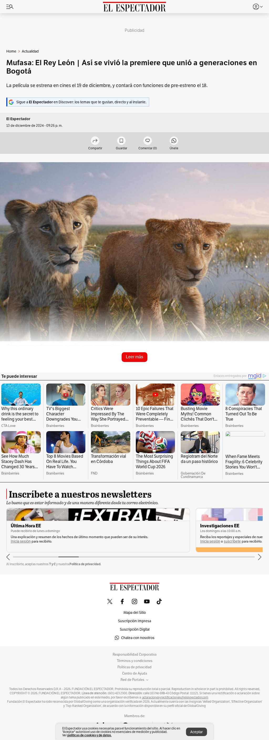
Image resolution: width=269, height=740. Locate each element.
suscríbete (232, 541)
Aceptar (196, 731)
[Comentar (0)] (147, 141)
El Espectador (18, 119)
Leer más (134, 357)
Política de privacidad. (85, 564)
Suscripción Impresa (134, 621)
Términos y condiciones (134, 661)
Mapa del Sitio (134, 612)
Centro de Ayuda (134, 673)
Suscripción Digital (134, 629)
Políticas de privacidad (134, 667)
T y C (52, 564)
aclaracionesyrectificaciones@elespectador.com (175, 697)
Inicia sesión (21, 541)
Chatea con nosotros (137, 637)
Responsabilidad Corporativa (135, 654)
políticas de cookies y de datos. (89, 735)
